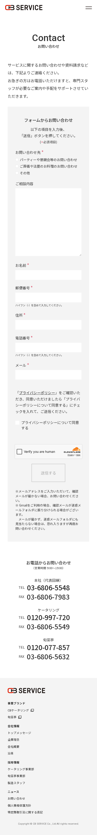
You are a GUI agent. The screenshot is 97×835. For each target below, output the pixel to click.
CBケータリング (18, 710)
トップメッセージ (19, 733)
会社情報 (13, 726)
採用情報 (13, 762)
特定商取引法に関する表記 (25, 812)
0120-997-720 (48, 617)
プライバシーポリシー (37, 392)
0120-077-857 (48, 647)
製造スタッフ (16, 783)
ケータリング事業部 (21, 769)
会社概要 (13, 747)
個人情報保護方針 (19, 805)
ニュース (13, 792)
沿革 (11, 753)
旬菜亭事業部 (16, 776)
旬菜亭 (12, 717)
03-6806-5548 (48, 587)
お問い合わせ (16, 798)
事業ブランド (16, 703)
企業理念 (13, 740)
